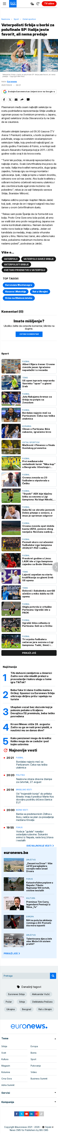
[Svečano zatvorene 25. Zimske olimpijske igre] (2, 567)
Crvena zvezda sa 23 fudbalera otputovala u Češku (35, 480)
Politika (20, 775)
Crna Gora (6, 1078)
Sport (16, 19)
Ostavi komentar (29, 334)
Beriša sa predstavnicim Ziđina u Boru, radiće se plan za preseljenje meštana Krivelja (35, 817)
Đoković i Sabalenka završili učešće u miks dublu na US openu (38, 593)
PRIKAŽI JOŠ (11, 953)
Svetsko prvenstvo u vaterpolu (24, 270)
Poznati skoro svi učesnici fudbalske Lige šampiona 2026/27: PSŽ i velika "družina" (37, 545)
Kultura (30, 898)
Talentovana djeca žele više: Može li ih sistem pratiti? (39, 941)
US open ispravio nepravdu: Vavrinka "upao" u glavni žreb (38, 383)
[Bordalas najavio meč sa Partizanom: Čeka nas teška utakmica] (11, 415)
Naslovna (5, 19)
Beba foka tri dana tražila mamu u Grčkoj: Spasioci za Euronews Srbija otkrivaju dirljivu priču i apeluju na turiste (33, 695)
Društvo (31, 860)
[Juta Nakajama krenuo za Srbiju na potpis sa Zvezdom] (11, 399)
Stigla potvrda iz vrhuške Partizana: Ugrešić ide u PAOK (37, 609)
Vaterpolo (11, 259)
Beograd (26, 1009)
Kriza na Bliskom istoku (18, 298)
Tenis (25, 377)
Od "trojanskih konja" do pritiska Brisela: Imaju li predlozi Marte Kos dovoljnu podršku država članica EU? (35, 798)
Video (34, 1072)
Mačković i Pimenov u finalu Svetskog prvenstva (38, 446)
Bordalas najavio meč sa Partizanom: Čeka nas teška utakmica (38, 415)
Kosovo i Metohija (15, 291)
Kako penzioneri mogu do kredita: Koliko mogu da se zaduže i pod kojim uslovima (31, 741)
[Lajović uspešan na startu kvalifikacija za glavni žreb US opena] (11, 576)
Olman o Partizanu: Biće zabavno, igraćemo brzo (36, 430)
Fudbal (26, 361)
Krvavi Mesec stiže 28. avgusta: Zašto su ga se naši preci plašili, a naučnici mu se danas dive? (31, 727)
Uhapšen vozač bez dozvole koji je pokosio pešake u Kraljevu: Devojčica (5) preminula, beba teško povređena (33, 712)
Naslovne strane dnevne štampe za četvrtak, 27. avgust (34, 781)
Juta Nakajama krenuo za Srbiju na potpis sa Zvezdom (37, 399)
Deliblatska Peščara (42, 1001)
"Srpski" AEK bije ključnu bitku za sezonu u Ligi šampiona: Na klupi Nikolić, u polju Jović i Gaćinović (38, 496)
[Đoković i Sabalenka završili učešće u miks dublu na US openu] (11, 593)
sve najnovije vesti (39, 845)
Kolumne (5, 1072)
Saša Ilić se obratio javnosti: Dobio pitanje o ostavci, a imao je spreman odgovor (38, 512)
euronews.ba (16, 852)
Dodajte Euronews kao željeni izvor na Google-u (31, 91)
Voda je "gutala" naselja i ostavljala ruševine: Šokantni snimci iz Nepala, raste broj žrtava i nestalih (34, 836)
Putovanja (36, 1065)
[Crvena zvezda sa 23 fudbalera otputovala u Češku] (11, 479)
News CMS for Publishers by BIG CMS (29, 1130)
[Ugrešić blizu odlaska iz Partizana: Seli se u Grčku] (11, 625)
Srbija (22, 1001)
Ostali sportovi (29, 19)
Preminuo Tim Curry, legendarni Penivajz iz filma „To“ (38, 904)
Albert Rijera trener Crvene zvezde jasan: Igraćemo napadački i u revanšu (38, 367)
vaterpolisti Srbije (16, 264)
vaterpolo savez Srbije (39, 259)
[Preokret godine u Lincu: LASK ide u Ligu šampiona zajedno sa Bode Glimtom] (11, 560)
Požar (9, 1001)
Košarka (26, 426)
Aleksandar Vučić (41, 994)
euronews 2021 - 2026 (28, 1127)
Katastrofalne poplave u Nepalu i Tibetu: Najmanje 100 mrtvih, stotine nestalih (39, 886)
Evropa (30, 916)
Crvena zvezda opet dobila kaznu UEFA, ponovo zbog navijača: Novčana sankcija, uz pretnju (38, 528)
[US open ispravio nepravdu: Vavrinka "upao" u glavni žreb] (11, 382)
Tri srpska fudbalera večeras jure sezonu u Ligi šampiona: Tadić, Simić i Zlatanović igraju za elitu (37, 642)
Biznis (34, 1052)
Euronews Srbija (16, 994)
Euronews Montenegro (18, 285)
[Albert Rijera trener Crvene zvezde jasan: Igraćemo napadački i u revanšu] (11, 366)
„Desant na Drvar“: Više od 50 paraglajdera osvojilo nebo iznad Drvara (39, 867)
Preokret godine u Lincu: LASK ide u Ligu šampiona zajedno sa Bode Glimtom (37, 561)
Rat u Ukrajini (40, 291)
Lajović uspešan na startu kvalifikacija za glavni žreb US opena (37, 577)
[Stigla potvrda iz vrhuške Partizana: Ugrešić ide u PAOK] (11, 609)
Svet (3, 1052)
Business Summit (39, 1078)
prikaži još (29, 653)
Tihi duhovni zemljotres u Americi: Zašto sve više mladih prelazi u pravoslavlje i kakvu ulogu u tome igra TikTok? (31, 677)
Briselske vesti (24, 789)
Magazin (5, 1065)
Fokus (19, 827)
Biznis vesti (22, 810)
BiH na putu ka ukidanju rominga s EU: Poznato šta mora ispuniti (39, 923)
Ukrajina (10, 1009)
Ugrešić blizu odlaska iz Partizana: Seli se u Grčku (37, 624)
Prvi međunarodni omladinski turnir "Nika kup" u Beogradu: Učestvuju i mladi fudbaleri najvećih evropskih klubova (39, 464)
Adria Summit (7, 1085)
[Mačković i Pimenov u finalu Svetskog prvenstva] (11, 447)
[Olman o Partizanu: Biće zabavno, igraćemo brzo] (11, 431)
